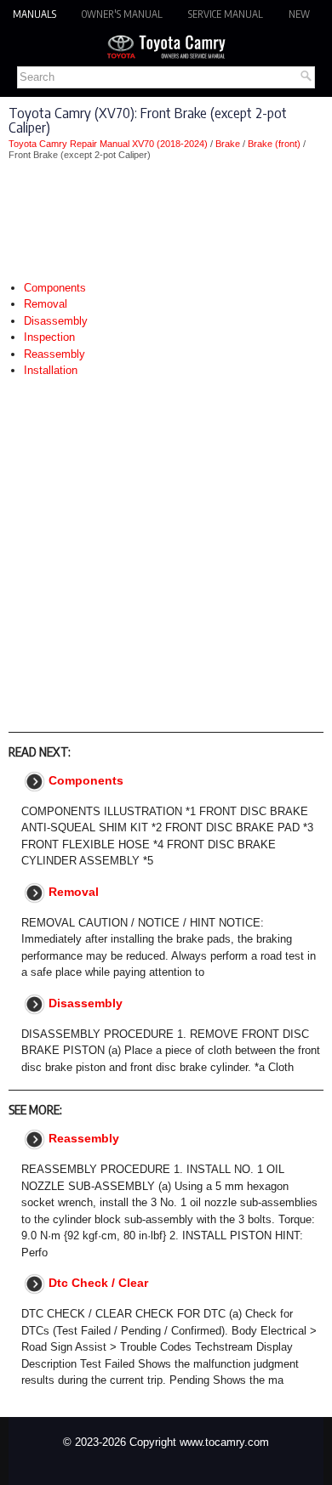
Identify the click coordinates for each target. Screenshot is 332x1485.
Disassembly (56, 321)
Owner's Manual (122, 14)
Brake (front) (274, 144)
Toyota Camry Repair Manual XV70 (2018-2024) (108, 144)
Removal (45, 304)
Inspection (49, 337)
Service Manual (225, 14)
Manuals (34, 14)
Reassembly (54, 354)
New (299, 14)
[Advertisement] (166, 220)
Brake (227, 144)
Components (55, 287)
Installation (50, 370)
